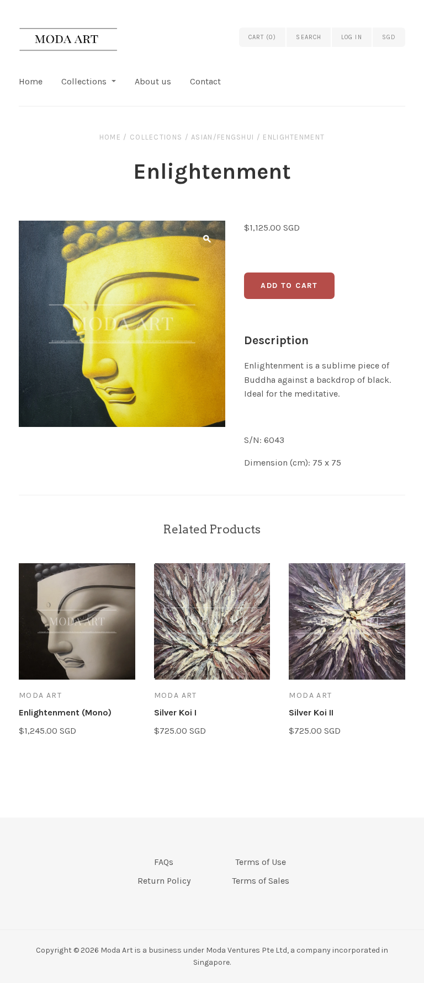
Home (31, 81)
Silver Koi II (311, 712)
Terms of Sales (260, 880)
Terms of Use (260, 862)
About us (153, 81)
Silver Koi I (175, 712)
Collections (84, 81)
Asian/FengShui (222, 137)
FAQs (163, 862)
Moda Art (40, 695)
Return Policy (163, 880)
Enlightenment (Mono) (65, 712)
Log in (351, 37)
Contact (205, 81)
